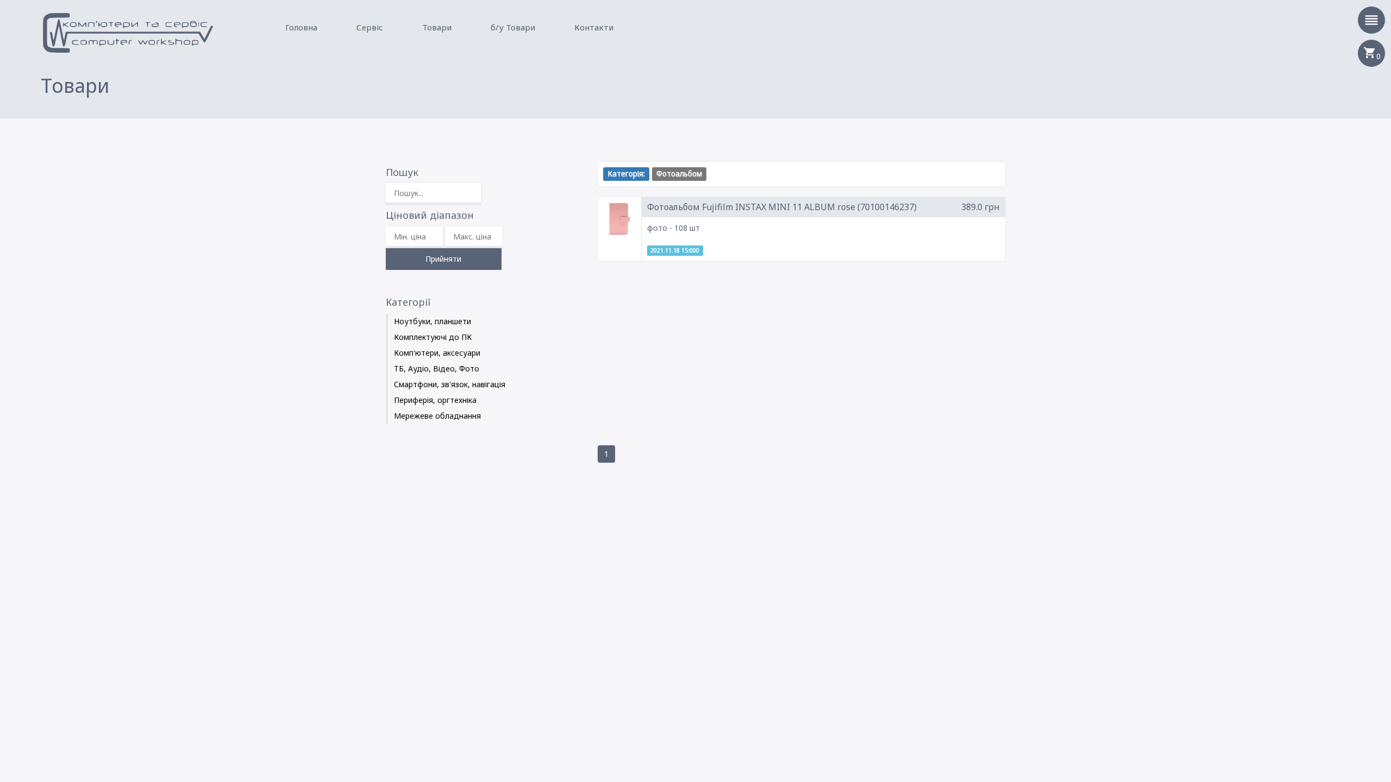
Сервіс (369, 27)
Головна (301, 27)
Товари (437, 27)
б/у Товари (513, 27)
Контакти (593, 27)
